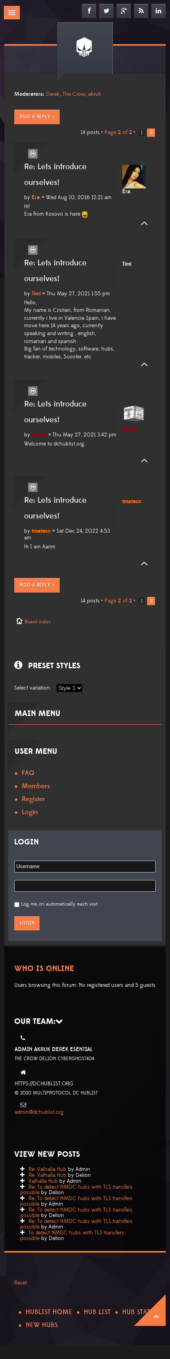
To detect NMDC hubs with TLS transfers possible (72, 1235)
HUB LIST (97, 1312)
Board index (38, 622)
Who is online (44, 969)
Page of (118, 132)
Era (36, 197)
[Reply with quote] (33, 154)
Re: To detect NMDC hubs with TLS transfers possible (76, 1190)
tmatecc (41, 531)
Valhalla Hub (43, 1181)
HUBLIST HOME (49, 1312)
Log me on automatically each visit (59, 904)
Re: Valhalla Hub (47, 1169)
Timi (36, 293)
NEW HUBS (42, 1325)
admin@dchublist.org (39, 1112)
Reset (20, 1282)
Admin (39, 434)
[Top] (142, 223)
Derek (53, 94)
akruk (94, 94)
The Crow (73, 94)
